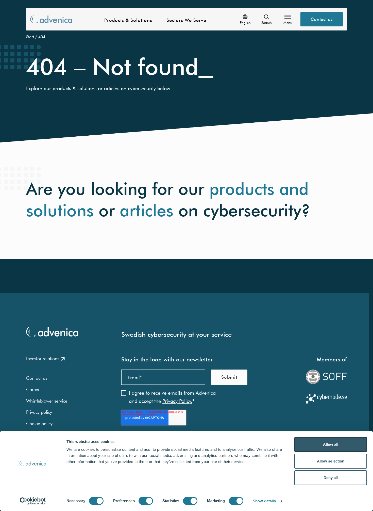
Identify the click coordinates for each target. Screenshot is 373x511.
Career (33, 389)
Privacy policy (39, 412)
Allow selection (331, 461)
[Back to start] (51, 19)
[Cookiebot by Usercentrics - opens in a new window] (33, 501)
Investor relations (42, 358)
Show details (264, 501)
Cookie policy (39, 423)
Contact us (322, 19)
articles (146, 210)
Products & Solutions (128, 20)
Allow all (330, 444)
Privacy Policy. (177, 401)
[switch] (146, 501)
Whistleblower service (46, 401)
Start (30, 36)
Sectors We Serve (186, 20)
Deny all (331, 477)
